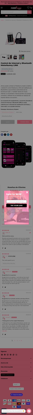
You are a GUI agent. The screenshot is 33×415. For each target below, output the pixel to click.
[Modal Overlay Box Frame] (16, 207)
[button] (29, 411)
